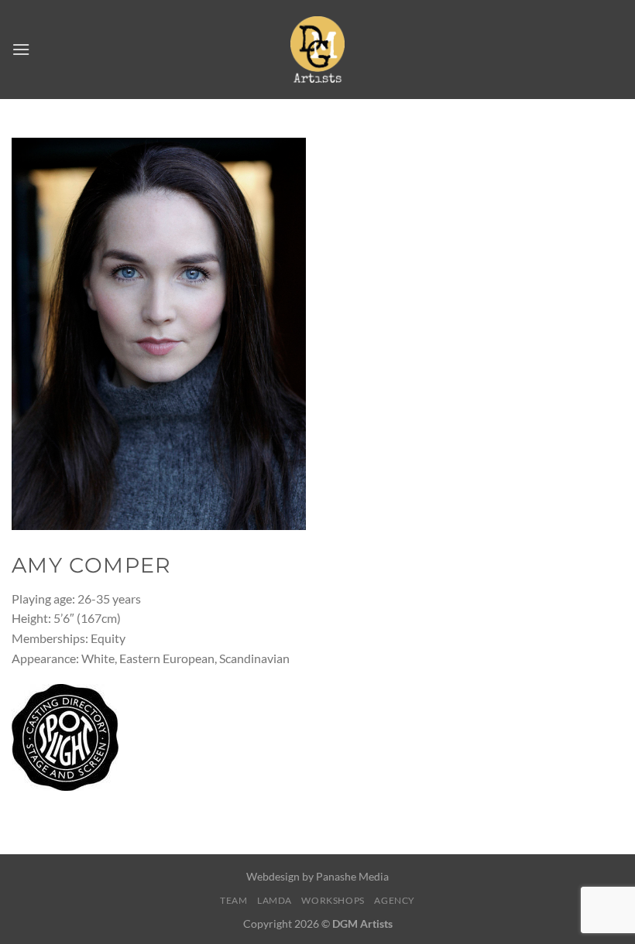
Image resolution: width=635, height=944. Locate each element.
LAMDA (274, 900)
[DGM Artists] (317, 49)
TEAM (233, 900)
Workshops (333, 900)
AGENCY (394, 900)
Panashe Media (352, 876)
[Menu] (21, 49)
